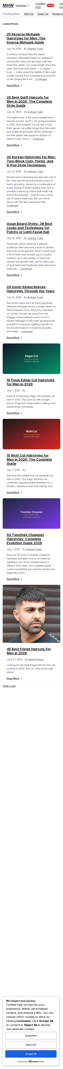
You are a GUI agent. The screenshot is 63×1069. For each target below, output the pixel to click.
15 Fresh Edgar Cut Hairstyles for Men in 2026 (31, 382)
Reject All (31, 1044)
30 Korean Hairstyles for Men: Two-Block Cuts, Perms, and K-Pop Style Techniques (31, 161)
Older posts (9, 686)
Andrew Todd (35, 48)
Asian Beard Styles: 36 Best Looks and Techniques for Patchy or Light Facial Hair (29, 228)
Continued (41, 79)
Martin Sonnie (36, 659)
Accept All (30, 1053)
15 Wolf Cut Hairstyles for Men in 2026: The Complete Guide (29, 459)
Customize (31, 1035)
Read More (13, 85)
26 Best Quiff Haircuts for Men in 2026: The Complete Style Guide (29, 101)
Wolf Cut (28, 13)
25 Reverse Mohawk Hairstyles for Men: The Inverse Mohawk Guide (26, 38)
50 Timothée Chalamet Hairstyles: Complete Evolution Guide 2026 (25, 539)
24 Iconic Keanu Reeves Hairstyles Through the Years (31, 289)
